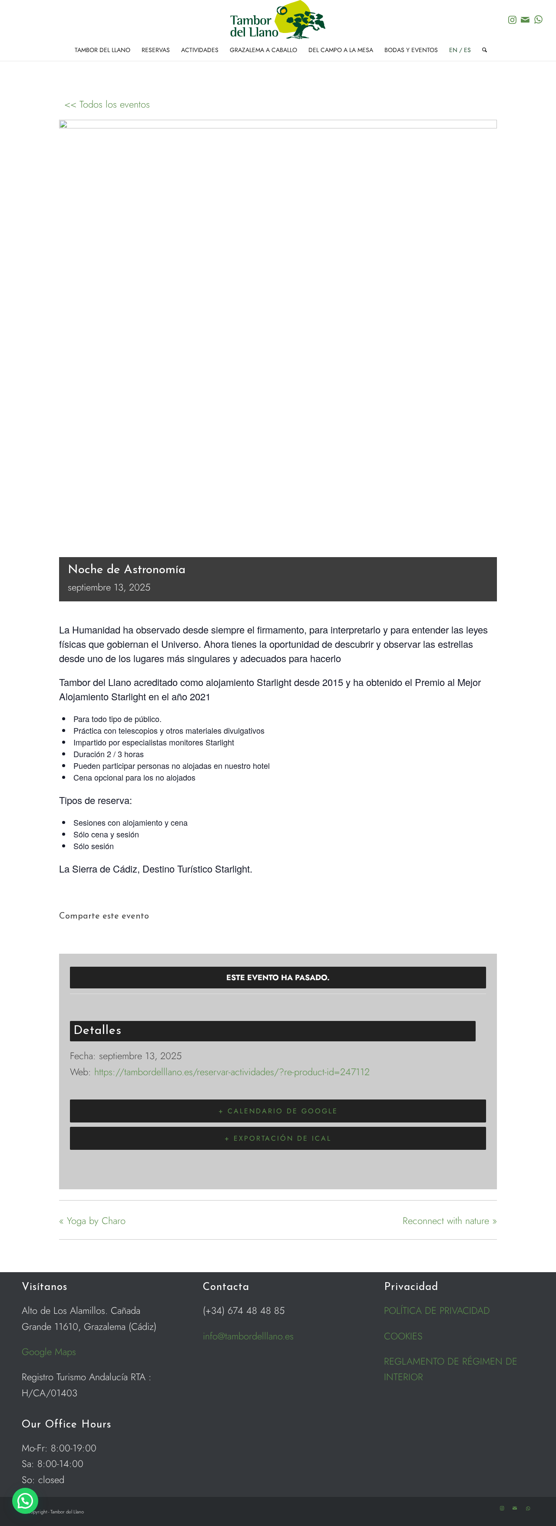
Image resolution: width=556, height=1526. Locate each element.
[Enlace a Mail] (525, 19)
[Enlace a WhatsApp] (538, 19)
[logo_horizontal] (278, 19)
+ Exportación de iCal (278, 1138)
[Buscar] (482, 50)
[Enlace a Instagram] (512, 19)
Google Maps (49, 1352)
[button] (25, 1501)
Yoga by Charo (92, 1220)
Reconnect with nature (450, 1220)
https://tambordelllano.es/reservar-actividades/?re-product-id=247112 (232, 1072)
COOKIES (403, 1336)
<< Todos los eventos (107, 104)
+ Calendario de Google (278, 1111)
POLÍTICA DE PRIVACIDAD (437, 1310)
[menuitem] (102, 50)
